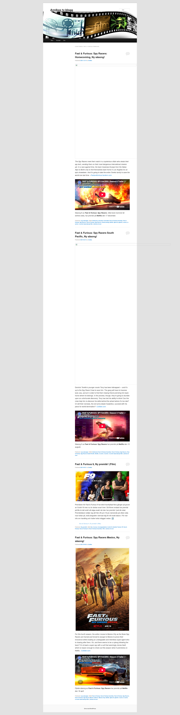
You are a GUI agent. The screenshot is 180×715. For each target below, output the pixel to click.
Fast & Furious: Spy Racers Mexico (84, 697)
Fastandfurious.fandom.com (101, 175)
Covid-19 (109, 527)
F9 (122, 527)
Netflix (111, 222)
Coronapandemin (102, 527)
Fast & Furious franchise (116, 220)
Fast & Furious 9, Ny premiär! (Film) (95, 464)
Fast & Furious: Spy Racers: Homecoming (98, 222)
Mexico (96, 697)
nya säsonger (84, 220)
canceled (100, 220)
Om (64, 40)
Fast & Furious (96, 696)
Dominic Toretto (117, 527)
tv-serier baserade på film (86, 224)
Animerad (95, 220)
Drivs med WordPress (90, 708)
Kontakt (58, 40)
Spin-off (116, 222)
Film (104, 529)
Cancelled (106, 220)
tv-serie (125, 222)
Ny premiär (84, 527)
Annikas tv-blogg (61, 10)
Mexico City (102, 697)
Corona (95, 527)
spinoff (120, 222)
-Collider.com (101, 406)
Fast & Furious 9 (84, 529)
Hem (52, 40)
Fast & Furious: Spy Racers (119, 452)
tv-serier (106, 453)
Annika (90, 60)
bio (92, 527)
